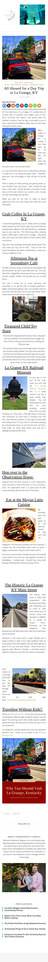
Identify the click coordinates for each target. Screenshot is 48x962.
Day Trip (19, 83)
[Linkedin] (17, 106)
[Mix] (30, 106)
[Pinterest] (22, 106)
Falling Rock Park (17, 714)
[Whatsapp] (35, 106)
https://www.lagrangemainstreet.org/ (21, 700)
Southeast (16, 85)
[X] (9, 106)
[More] (39, 106)
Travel (25, 85)
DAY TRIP (6, 814)
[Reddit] (13, 106)
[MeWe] (26, 106)
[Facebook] (4, 106)
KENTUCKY (16, 814)
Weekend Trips (37, 85)
